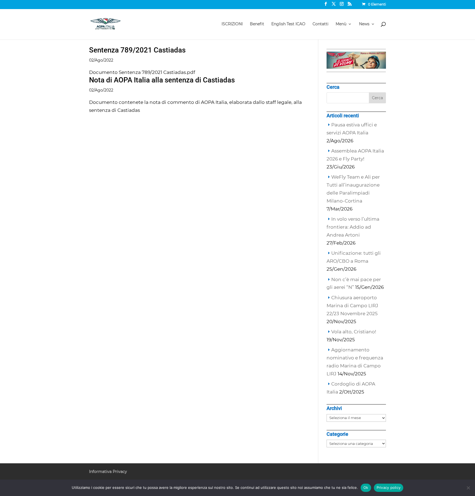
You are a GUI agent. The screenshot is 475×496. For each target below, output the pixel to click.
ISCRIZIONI (232, 24)
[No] (468, 488)
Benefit (257, 24)
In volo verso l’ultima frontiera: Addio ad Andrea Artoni (353, 227)
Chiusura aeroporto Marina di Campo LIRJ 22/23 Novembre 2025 (352, 305)
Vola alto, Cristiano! (353, 331)
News (364, 24)
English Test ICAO (288, 24)
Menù (341, 24)
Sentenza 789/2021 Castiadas (137, 50)
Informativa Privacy (108, 471)
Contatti (320, 24)
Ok (365, 487)
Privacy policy (389, 487)
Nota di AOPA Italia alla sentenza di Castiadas (162, 80)
